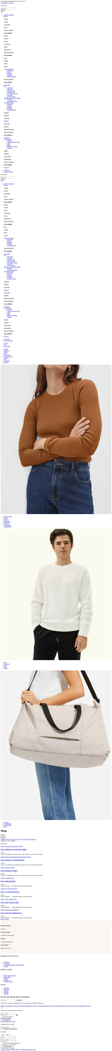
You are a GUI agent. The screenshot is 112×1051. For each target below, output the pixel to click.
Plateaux (9, 148)
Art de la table (7, 139)
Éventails (6, 112)
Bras (5, 359)
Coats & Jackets (8, 516)
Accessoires (7, 24)
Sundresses (7, 664)
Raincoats (6, 521)
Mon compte (7, 977)
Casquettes (7, 118)
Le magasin (7, 963)
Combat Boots (7, 526)
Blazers (6, 518)
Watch (5, 665)
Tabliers (6, 151)
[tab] (6, 343)
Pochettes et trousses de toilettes (12, 98)
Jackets (6, 352)
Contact (6, 966)
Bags (5, 667)
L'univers (6, 962)
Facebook (6, 989)
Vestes (5, 27)
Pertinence (3, 839)
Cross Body (7, 361)
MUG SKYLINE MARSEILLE (11, 913)
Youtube (6, 994)
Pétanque (6, 121)
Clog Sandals (7, 525)
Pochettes (9, 75)
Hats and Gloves (8, 356)
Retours (6, 978)
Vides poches (7, 156)
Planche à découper (12, 146)
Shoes (5, 353)
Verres (8, 143)
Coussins (6, 153)
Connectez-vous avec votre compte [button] (10, 1049)
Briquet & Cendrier (9, 129)
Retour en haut (5, 919)
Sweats (6, 22)
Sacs (5, 86)
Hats (5, 662)
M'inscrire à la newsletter (8, 1045)
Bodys (5, 63)
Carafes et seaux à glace (13, 142)
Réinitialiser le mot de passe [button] (28, 1049)
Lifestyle (6, 358)
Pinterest (6, 991)
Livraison (6, 980)
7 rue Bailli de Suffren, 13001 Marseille (14, 965)
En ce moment (8, 33)
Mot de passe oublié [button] (6, 1018)
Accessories (7, 355)
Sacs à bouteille (11, 96)
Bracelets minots (11, 76)
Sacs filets (9, 95)
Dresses (6, 349)
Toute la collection (8, 30)
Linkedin (6, 992)
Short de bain (7, 49)
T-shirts (6, 19)
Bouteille (9, 140)
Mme (7, 1034)
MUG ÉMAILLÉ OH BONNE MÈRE (13, 849)
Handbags (6, 350)
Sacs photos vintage (12, 93)
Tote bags (9, 89)
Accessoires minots (9, 69)
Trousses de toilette (12, 101)
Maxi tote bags (11, 90)
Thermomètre (7, 159)
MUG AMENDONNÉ (8, 881)
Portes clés (6, 124)
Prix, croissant (23, 839)
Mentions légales (8, 981)
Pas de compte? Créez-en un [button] (8, 1021)
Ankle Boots (7, 522)
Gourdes (6, 126)
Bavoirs (9, 72)
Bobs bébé (10, 70)
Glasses (6, 668)
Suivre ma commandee (10, 975)
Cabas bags (10, 88)
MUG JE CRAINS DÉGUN (10, 892)
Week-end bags (11, 92)
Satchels (6, 362)
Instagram (6, 988)
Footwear (6, 523)
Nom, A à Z (9, 839)
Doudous (9, 73)
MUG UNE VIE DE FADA (10, 902)
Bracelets (6, 115)
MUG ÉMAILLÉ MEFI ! (9, 871)
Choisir (3, 837)
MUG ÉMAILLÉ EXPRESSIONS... (13, 860)
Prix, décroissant (31, 839)
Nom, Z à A (16, 839)
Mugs (8, 145)
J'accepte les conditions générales (11, 1043)
